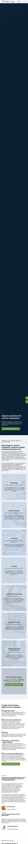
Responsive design (14, 622)
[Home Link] (8, 1)
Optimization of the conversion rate (14, 649)
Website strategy (14, 510)
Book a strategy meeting (14, 677)
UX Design (14, 538)
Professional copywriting (14, 594)
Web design (14, 483)
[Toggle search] (25, 2)
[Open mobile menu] (19, 1)
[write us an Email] (26, 401)
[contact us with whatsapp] (26, 398)
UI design (14, 566)
